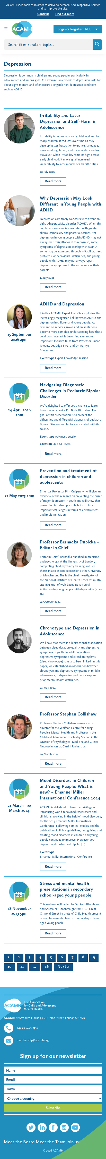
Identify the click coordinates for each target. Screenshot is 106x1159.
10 (9, 966)
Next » (63, 966)
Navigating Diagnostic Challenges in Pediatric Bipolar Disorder (70, 390)
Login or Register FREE (74, 29)
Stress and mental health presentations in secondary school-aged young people (66, 889)
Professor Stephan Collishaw (68, 714)
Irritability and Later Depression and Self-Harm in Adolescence (68, 121)
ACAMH (58, 1150)
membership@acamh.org (33, 1040)
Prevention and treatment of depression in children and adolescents (68, 476)
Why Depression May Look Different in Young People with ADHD (70, 203)
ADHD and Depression (62, 303)
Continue (43, 14)
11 (22, 966)
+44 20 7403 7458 (27, 1027)
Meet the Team (50, 1142)
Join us (72, 1142)
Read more (53, 181)
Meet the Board (19, 1142)
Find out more (64, 14)
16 (47, 966)
